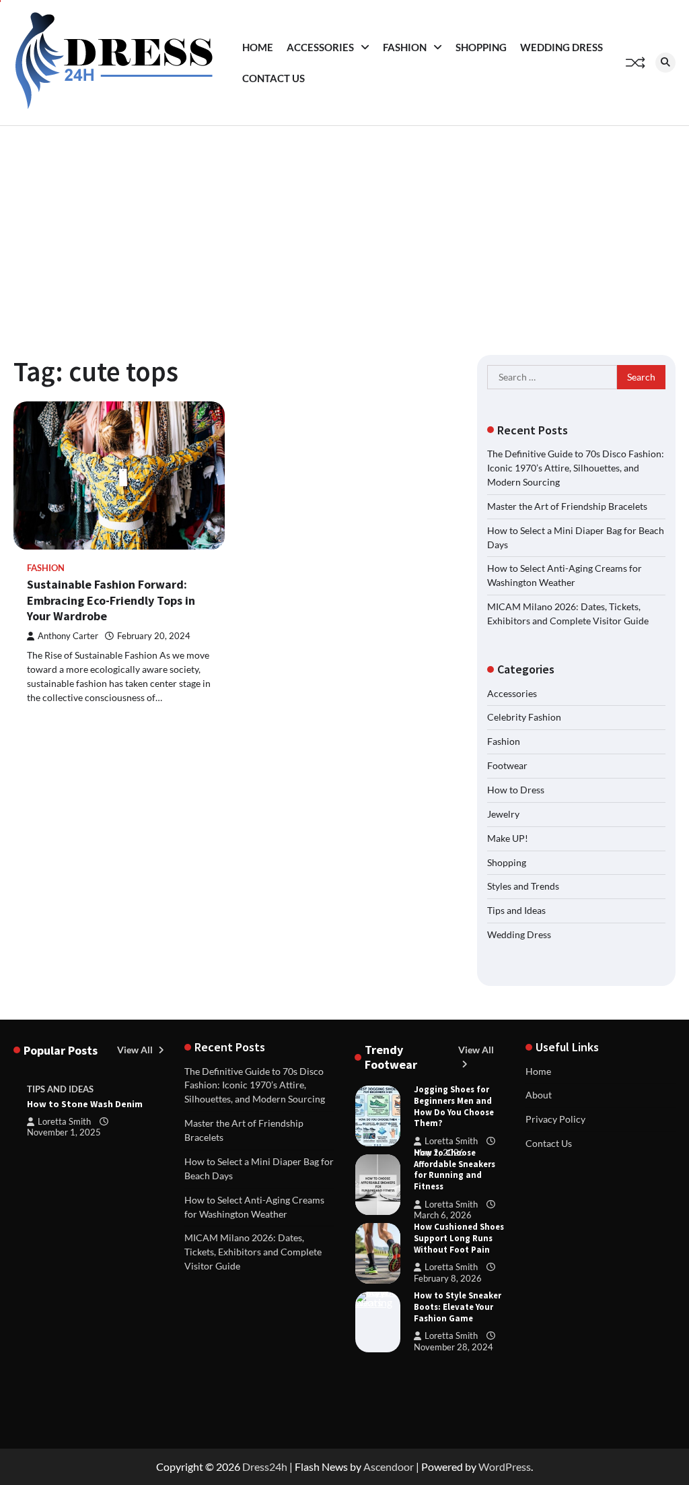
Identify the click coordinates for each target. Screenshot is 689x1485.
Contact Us (273, 78)
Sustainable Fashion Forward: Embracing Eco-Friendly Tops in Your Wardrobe (111, 600)
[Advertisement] (344, 227)
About (538, 1094)
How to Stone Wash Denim (85, 1104)
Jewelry (503, 814)
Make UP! (507, 838)
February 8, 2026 (448, 1278)
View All (136, 1049)
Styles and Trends (523, 886)
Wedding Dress (561, 47)
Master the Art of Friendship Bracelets (567, 506)
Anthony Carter (68, 636)
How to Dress (515, 789)
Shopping (481, 47)
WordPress (504, 1466)
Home (257, 47)
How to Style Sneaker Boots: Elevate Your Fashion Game (457, 1307)
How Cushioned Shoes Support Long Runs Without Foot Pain (459, 1238)
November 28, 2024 (453, 1347)
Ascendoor (388, 1466)
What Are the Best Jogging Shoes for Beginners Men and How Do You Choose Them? (454, 1100)
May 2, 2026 (439, 1152)
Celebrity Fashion (524, 717)
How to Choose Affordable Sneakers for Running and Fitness (454, 1169)
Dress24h (264, 1466)
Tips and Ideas (516, 910)
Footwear (507, 765)
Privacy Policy (555, 1119)
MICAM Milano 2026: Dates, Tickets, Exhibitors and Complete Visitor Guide (253, 1252)
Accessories (320, 47)
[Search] (665, 63)
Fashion (405, 47)
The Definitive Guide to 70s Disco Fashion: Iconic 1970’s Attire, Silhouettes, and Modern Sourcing (575, 468)
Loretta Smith (64, 1122)
